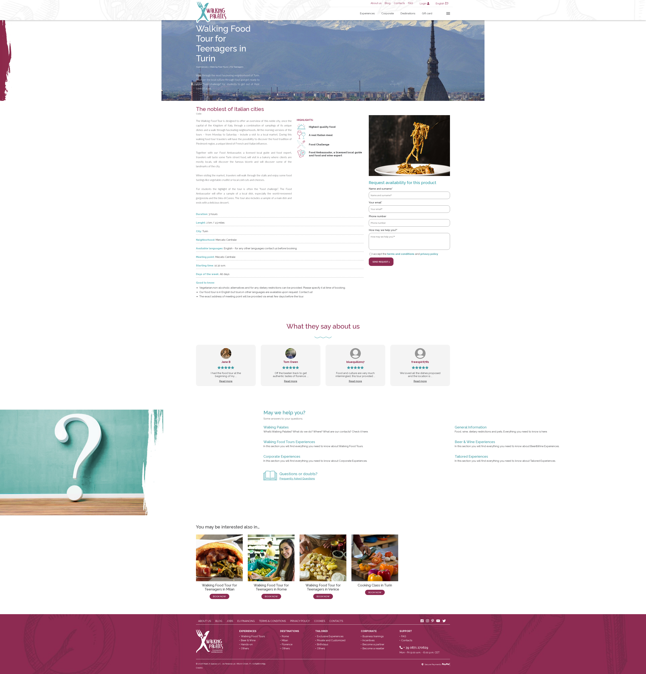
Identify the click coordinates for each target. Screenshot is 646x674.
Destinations (408, 13)
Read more (225, 381)
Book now (219, 596)
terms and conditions (400, 253)
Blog (387, 3)
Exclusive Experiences (330, 636)
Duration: (202, 214)
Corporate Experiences (281, 456)
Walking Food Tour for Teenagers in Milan (219, 587)
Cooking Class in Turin (375, 585)
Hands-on (247, 644)
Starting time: (205, 265)
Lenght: (201, 222)
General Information (471, 427)
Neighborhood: (205, 239)
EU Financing (246, 621)
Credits (199, 668)
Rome (285, 636)
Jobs (230, 621)
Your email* (375, 202)
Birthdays (322, 644)
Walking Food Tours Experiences (289, 442)
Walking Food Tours (253, 636)
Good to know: (205, 282)
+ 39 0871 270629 (415, 647)
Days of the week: (207, 274)
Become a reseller (373, 648)
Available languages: (209, 248)
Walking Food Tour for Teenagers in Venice (323, 587)
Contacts (399, 3)
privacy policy (429, 253)
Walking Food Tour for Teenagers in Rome (271, 587)
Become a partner (373, 644)
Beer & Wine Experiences (475, 442)
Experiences (367, 13)
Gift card (427, 13)
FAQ (410, 3)
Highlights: (305, 120)
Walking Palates (276, 427)
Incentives (368, 640)
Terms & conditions (272, 621)
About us (376, 3)
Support (406, 631)
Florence (287, 644)
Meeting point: (205, 257)
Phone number (377, 216)
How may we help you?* (383, 230)
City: (199, 231)
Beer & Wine (248, 640)
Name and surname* (381, 188)
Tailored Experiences (471, 456)
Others (245, 648)
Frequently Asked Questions (297, 478)
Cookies (319, 621)
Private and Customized (331, 640)
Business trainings (373, 636)
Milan (285, 640)
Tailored (322, 631)
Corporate (387, 13)
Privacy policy (300, 621)
